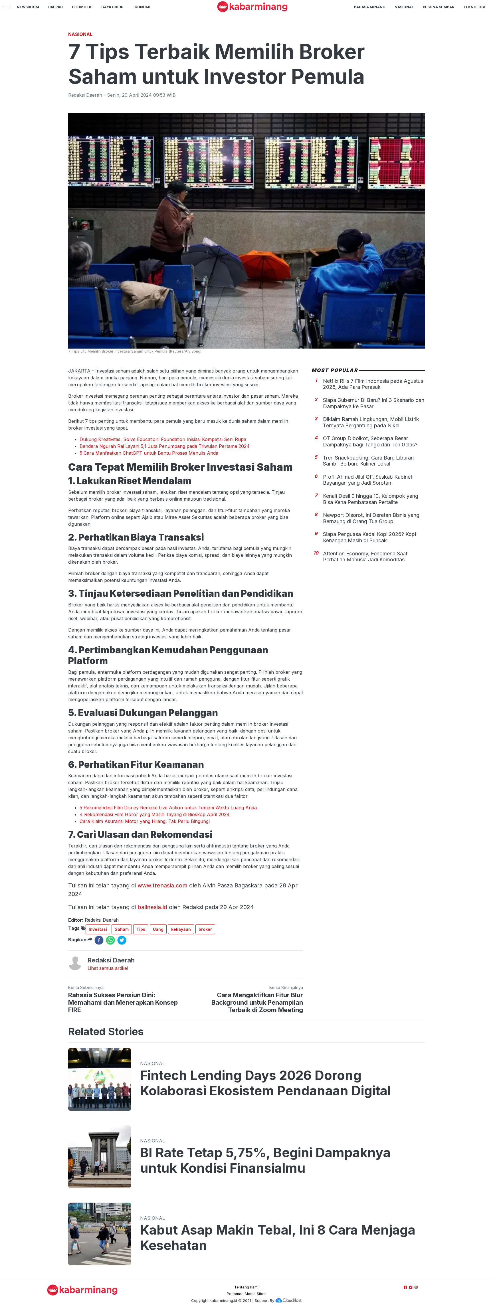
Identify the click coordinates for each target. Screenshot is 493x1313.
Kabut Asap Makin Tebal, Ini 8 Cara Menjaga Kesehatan (277, 1237)
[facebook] (99, 940)
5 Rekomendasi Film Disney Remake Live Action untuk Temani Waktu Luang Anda (168, 807)
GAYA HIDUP (112, 7)
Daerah (55, 7)
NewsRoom (28, 7)
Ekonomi (141, 7)
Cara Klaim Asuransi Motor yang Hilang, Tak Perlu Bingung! (145, 821)
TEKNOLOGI (474, 7)
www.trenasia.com (162, 885)
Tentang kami (246, 1287)
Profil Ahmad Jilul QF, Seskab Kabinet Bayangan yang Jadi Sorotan (367, 480)
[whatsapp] (110, 940)
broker (205, 929)
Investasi (98, 929)
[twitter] (121, 940)
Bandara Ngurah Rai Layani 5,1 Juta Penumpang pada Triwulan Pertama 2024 (165, 446)
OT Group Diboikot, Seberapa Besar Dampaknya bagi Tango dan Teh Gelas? (370, 441)
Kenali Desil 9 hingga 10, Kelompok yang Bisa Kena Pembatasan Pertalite (370, 499)
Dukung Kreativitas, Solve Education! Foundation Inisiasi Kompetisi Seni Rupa (163, 439)
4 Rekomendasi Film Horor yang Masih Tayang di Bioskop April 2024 (155, 814)
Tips (140, 929)
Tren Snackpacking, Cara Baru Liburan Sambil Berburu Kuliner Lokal (368, 460)
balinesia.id (152, 907)
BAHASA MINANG (369, 7)
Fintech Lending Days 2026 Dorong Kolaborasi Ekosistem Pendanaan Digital (265, 1083)
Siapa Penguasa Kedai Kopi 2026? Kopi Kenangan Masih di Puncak (369, 537)
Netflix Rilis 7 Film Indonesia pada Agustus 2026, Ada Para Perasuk (373, 384)
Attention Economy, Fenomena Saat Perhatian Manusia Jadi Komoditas (365, 556)
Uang (158, 929)
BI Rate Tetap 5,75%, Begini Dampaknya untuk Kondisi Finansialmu (265, 1160)
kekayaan (181, 929)
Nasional (404, 7)
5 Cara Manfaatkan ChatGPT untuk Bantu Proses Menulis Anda (149, 453)
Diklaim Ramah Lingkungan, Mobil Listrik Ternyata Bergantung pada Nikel (371, 422)
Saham (122, 929)
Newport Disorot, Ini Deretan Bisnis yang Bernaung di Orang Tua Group (371, 518)
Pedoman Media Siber (246, 1293)
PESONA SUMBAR (438, 7)
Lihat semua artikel (108, 968)
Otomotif (82, 7)
